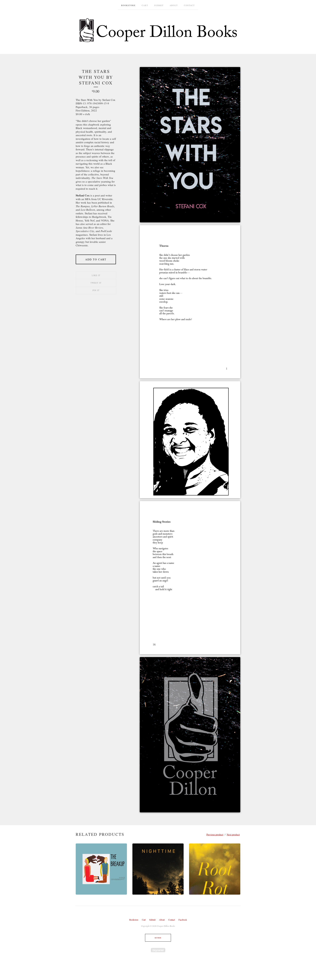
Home (158, 937)
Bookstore (128, 5)
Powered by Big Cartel (158, 950)
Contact (189, 5)
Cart (145, 5)
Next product (233, 834)
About (174, 5)
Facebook (182, 919)
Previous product (214, 834)
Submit (158, 5)
